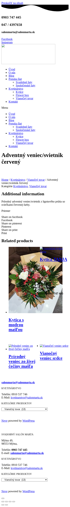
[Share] (6, 501)
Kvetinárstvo (16, 88)
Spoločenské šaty (25, 85)
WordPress (28, 420)
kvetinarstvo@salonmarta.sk (27, 397)
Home (4, 179)
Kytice (19, 91)
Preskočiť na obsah (12, 2)
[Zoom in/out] (13, 501)
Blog (11, 75)
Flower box (22, 95)
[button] (35, 107)
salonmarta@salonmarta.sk (18, 382)
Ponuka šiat (15, 78)
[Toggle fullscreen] (10, 501)
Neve (4, 420)
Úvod (12, 69)
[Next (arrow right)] (6, 504)
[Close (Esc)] (2, 501)
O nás (12, 72)
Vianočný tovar (24, 98)
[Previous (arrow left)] (2, 504)
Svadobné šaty (24, 82)
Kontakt (13, 101)
